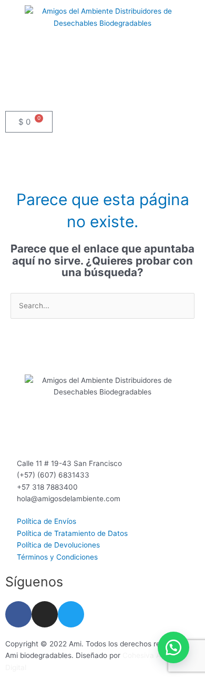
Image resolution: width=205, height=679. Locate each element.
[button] (102, 94)
